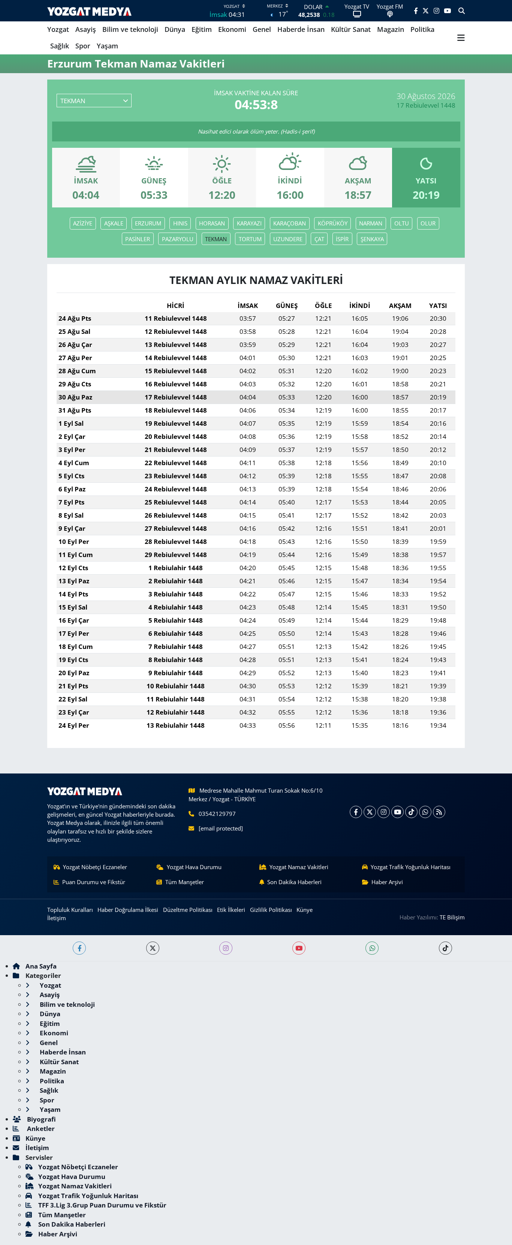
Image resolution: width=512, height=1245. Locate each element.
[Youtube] (397, 812)
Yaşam (107, 45)
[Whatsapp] (425, 812)
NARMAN (370, 223)
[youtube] (298, 948)
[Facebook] (356, 812)
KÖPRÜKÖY (332, 223)
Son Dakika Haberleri (294, 882)
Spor (82, 45)
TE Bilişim (452, 917)
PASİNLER (137, 239)
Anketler (40, 1128)
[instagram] (225, 948)
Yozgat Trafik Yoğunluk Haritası (411, 867)
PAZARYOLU (177, 239)
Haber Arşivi (387, 882)
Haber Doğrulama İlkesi (127, 909)
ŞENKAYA (372, 239)
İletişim (56, 918)
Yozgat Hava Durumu (194, 867)
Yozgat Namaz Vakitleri (298, 867)
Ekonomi (232, 29)
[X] (370, 812)
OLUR (428, 223)
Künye (304, 909)
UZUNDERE (287, 239)
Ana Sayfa (41, 966)
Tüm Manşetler (184, 882)
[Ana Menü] (461, 38)
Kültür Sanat (351, 29)
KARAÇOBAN (289, 223)
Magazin (390, 29)
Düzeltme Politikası (188, 909)
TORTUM (250, 239)
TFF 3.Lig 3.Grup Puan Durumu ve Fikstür (102, 1205)
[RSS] (439, 812)
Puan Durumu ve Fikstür (93, 882)
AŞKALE (113, 223)
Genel (262, 29)
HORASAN (212, 223)
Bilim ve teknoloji (130, 29)
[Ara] (461, 11)
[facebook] (79, 948)
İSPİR (342, 239)
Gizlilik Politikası (271, 909)
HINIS (180, 223)
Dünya (175, 29)
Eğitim (202, 29)
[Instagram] (383, 812)
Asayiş (85, 29)
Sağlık (59, 45)
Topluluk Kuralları (70, 909)
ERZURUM (148, 223)
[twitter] (152, 948)
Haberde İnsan (301, 29)
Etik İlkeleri (231, 909)
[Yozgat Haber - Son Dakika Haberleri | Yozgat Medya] (89, 11)
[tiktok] (445, 948)
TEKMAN (216, 239)
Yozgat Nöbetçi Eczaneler (95, 867)
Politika (422, 29)
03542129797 (217, 813)
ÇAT (319, 239)
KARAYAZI (249, 223)
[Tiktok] (411, 812)
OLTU (401, 223)
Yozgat (58, 29)
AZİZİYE (82, 223)
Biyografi (40, 1119)
